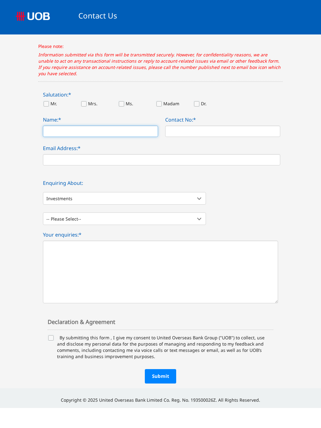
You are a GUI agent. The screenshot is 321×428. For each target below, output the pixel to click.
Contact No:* (180, 119)
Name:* (52, 119)
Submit (160, 376)
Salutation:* (57, 94)
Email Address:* (62, 148)
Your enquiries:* (62, 234)
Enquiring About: (63, 183)
